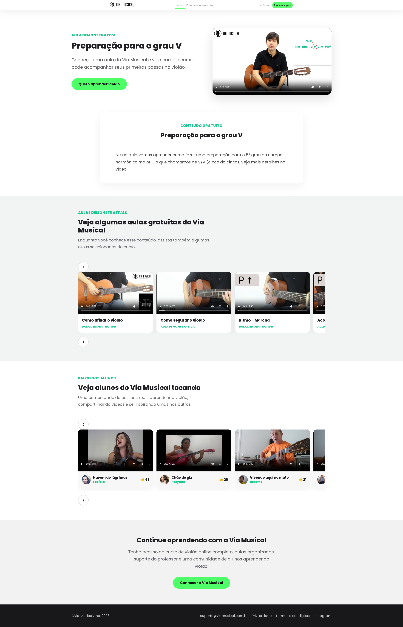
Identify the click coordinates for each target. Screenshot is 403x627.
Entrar (266, 5)
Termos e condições (293, 615)
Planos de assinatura (199, 5)
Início (179, 5)
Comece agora (282, 5)
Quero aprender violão (99, 84)
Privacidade (262, 615)
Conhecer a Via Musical (201, 582)
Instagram (323, 615)
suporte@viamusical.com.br (224, 615)
